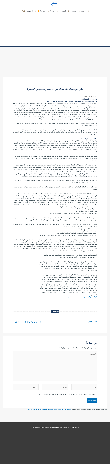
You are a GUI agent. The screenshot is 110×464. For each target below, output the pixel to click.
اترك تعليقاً (94, 96)
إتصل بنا (52, 11)
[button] (23, 11)
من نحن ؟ (73, 11)
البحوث (64, 11)
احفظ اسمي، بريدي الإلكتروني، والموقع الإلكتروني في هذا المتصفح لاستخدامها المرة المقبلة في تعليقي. (65, 394)
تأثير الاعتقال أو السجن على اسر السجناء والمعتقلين (82, 297)
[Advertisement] (55, 64)
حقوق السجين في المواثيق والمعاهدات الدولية (28, 322)
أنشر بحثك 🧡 (41, 11)
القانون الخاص (86, 96)
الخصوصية (30, 11)
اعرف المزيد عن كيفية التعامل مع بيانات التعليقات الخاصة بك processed (49, 409)
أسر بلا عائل (92, 322)
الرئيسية (83, 11)
